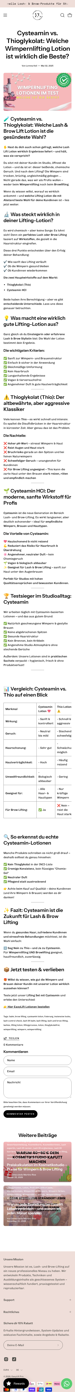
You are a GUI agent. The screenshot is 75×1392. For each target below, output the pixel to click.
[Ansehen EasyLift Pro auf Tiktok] (14, 1359)
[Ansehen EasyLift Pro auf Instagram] (6, 1359)
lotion (41, 1025)
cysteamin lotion (35, 1016)
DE (17, 1370)
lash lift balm (29, 1021)
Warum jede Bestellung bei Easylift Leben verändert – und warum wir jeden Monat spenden (35, 1208)
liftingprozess (30, 1025)
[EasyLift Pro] (37, 15)
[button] (62, 15)
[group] (37, 3)
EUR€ (6, 1370)
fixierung (48, 1016)
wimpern (21, 1029)
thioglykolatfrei (52, 1025)
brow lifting (20, 1016)
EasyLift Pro (17, 1376)
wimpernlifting (34, 1029)
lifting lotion (16, 1025)
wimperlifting (9, 1029)
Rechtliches (11, 1312)
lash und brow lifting (58, 1021)
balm (11, 1016)
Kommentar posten (21, 1114)
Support (8, 1300)
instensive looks (62, 1016)
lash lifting (41, 1021)
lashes (6, 1025)
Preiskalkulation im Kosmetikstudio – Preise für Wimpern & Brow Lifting (37, 1167)
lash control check (12, 1021)
